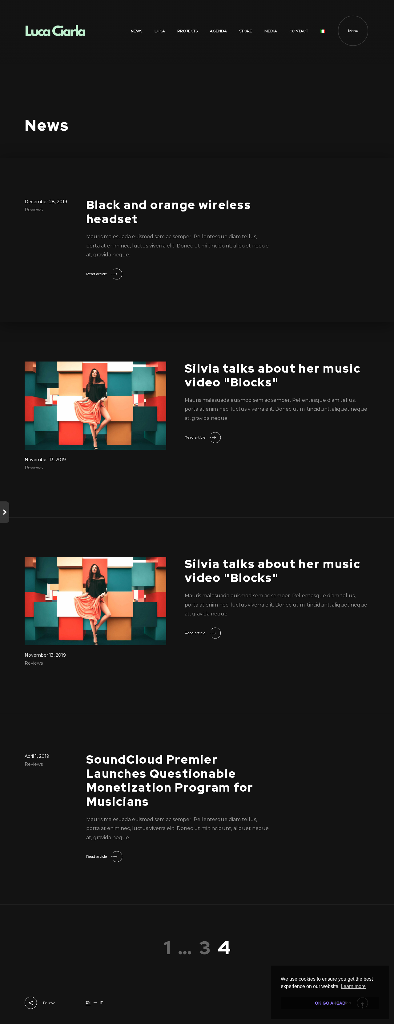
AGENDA (218, 31)
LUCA (160, 31)
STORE (245, 31)
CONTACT (298, 31)
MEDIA (270, 31)
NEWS (136, 31)
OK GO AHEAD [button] (330, 1003)
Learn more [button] (353, 986)
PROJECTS (187, 31)
